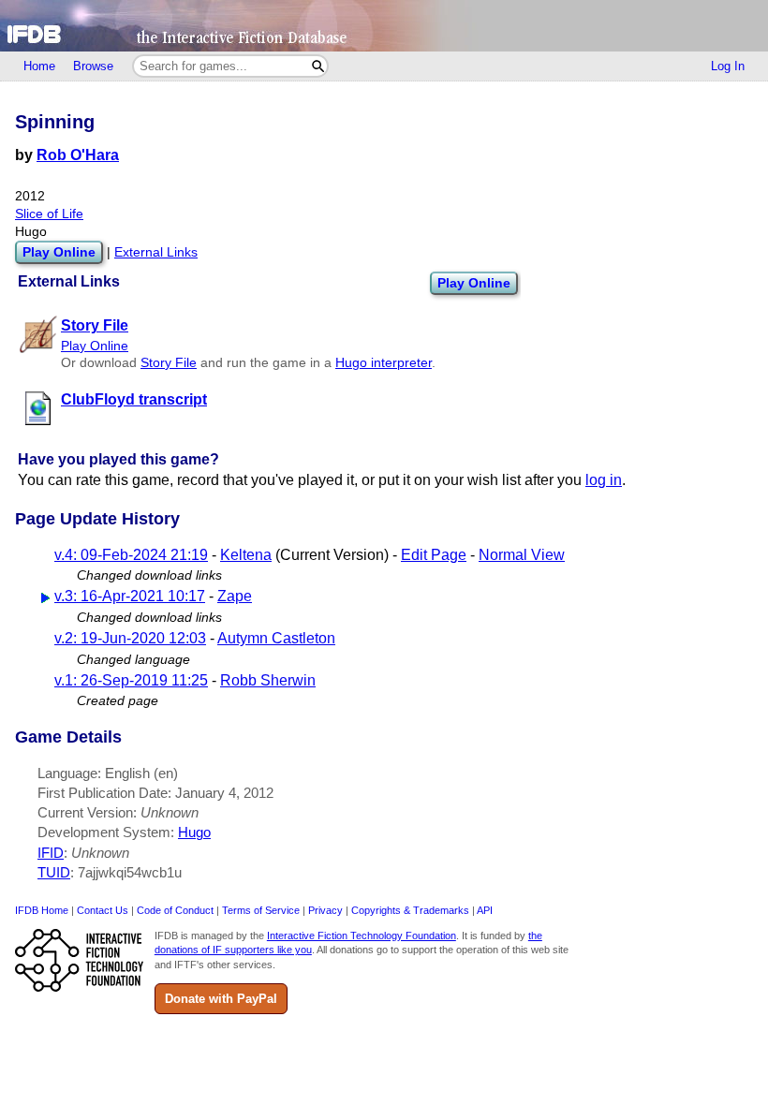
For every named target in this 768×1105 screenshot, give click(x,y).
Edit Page (433, 555)
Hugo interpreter (383, 363)
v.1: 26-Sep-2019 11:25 (131, 680)
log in (603, 480)
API (485, 910)
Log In (728, 66)
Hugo (194, 832)
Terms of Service (261, 910)
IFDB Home (41, 910)
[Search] (318, 66)
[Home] (384, 26)
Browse (93, 66)
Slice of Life (49, 214)
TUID (53, 872)
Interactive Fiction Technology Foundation (361, 935)
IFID (50, 853)
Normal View (522, 555)
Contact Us (102, 910)
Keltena (246, 555)
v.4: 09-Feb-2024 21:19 (131, 555)
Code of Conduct (175, 910)
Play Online (473, 282)
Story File (168, 363)
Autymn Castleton (276, 638)
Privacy (325, 910)
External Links (156, 252)
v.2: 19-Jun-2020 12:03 (130, 638)
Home (39, 66)
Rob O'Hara (78, 155)
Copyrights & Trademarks (410, 910)
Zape (234, 596)
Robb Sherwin (268, 680)
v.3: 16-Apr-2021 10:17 (129, 596)
